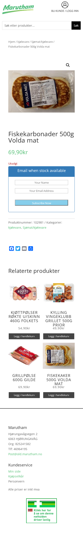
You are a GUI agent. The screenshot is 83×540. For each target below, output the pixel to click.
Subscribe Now (41, 203)
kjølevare (23, 42)
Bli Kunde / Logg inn (65, 11)
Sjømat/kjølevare (42, 42)
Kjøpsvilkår (16, 476)
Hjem (11, 42)
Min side (14, 471)
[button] (68, 65)
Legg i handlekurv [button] (24, 336)
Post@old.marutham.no (25, 454)
